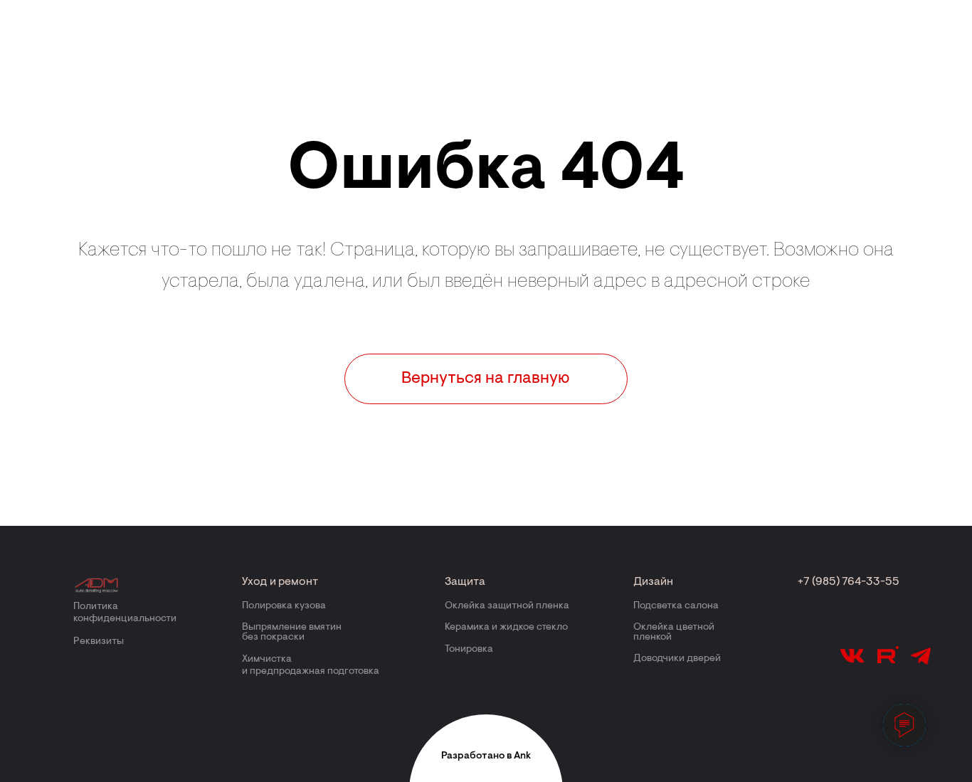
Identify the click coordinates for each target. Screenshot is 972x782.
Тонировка (469, 650)
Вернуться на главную (485, 379)
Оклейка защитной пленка (507, 606)
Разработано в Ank (486, 756)
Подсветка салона (676, 606)
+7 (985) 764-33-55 (848, 582)
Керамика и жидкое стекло (506, 628)
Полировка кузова (284, 606)
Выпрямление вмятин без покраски (292, 633)
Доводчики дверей (677, 659)
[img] (97, 584)
